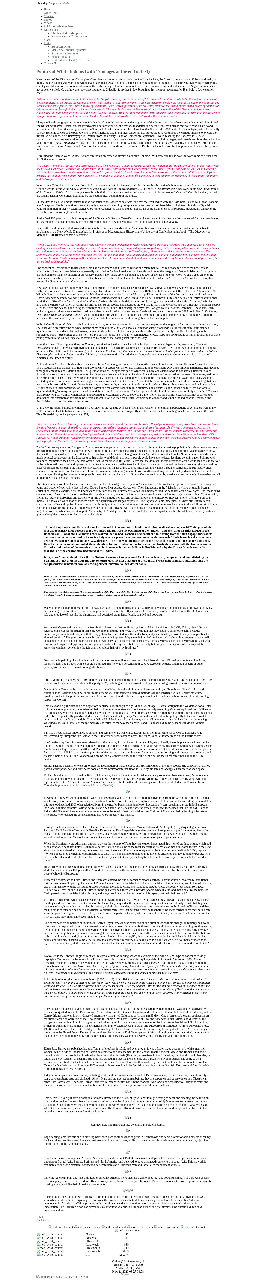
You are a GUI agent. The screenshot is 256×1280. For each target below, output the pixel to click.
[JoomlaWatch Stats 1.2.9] (62, 1276)
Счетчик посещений (128, 1274)
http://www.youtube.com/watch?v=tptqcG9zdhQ (84, 785)
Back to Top (43, 1220)
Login (40, 1216)
